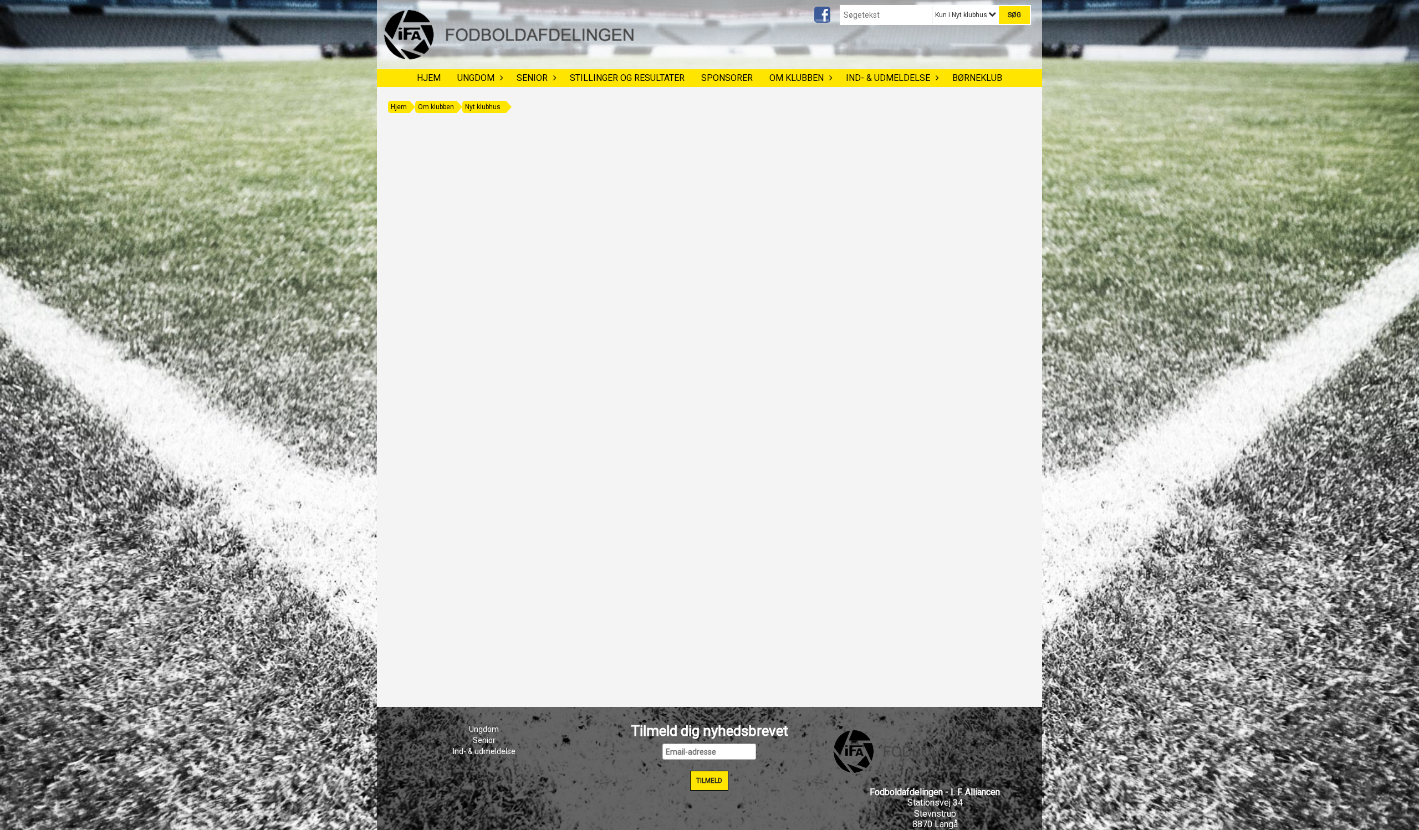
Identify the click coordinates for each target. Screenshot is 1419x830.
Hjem (429, 78)
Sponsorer (727, 78)
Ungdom (475, 78)
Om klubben (796, 78)
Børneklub (977, 78)
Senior (532, 78)
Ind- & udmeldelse (888, 78)
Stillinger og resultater (627, 78)
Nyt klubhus (483, 107)
